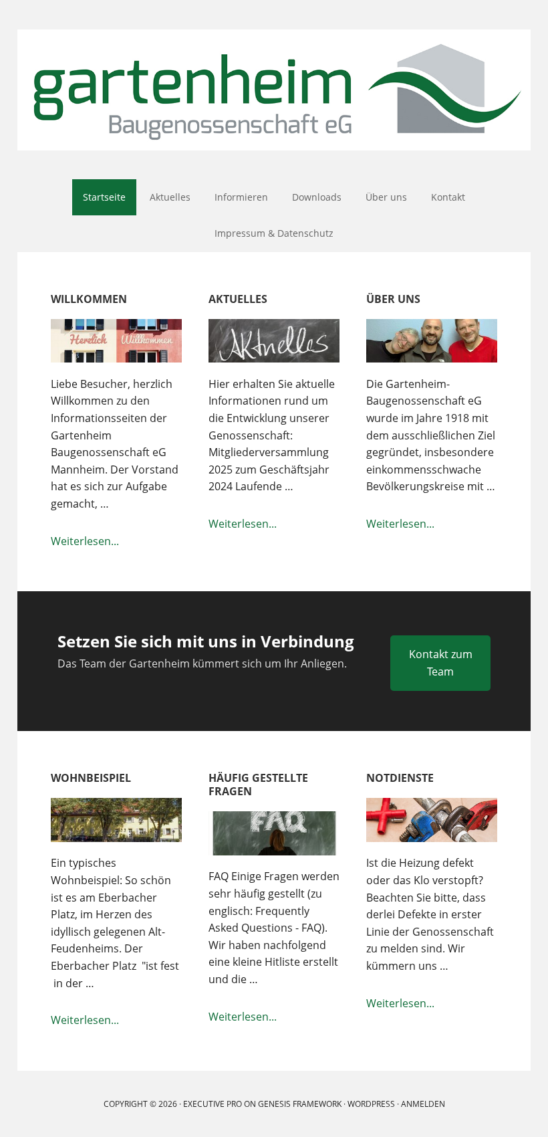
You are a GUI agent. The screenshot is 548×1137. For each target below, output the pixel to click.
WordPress (371, 1104)
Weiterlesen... (116, 541)
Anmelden (423, 1104)
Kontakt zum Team (440, 663)
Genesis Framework (299, 1104)
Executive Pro (212, 1104)
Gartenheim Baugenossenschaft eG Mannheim (274, 89)
